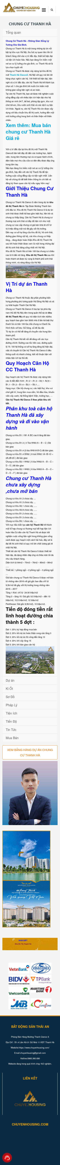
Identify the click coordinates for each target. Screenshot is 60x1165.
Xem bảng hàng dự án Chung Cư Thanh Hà (30, 752)
